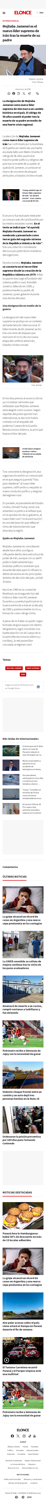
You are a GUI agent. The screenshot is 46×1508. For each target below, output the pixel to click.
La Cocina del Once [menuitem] (17, 1464)
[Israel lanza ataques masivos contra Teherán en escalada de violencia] (11, 452)
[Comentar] (35, 94)
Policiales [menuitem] (34, 1447)
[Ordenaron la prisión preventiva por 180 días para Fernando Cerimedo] (23, 1119)
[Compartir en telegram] (29, 94)
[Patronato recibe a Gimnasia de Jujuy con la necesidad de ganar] (23, 1034)
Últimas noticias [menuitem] (14, 1447)
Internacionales (11, 21)
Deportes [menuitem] (11, 1454)
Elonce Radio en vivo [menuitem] (30, 1468)
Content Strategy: (16, 1497)
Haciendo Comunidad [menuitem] (13, 1461)
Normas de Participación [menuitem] (18, 1483)
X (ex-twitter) (18, 1436)
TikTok (29, 1436)
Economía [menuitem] (21, 1454)
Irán (23, 674)
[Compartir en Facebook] (14, 94)
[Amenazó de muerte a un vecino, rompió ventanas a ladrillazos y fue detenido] (23, 989)
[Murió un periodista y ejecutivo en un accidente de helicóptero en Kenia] (11, 765)
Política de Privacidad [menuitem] (12, 1479)
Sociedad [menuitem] (20, 1450)
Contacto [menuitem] (33, 1483)
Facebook (12, 1436)
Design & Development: (29, 1497)
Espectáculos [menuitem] (33, 1454)
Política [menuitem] (10, 1450)
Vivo (41, 13)
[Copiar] (18, 94)
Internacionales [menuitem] (33, 1450)
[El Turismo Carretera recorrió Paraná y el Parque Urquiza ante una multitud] (23, 1350)
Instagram (24, 1436)
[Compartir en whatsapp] (9, 94)
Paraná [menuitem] (25, 1447)
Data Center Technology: (23, 1497)
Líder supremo (32, 668)
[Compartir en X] (23, 94)
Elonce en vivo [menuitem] (13, 1468)
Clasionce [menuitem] (32, 1464)
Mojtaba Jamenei (14, 668)
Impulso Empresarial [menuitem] (33, 1461)
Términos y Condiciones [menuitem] (33, 1479)
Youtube (34, 1436)
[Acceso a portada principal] (23, 12)
